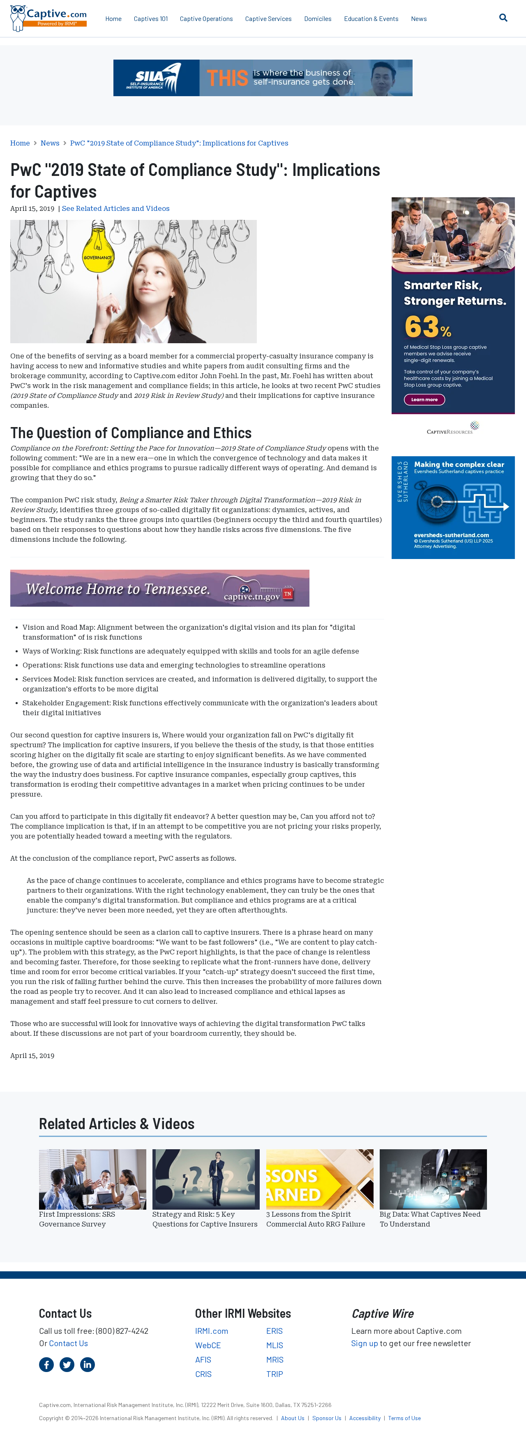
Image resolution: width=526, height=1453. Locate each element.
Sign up (364, 1343)
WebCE (208, 1345)
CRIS (203, 1374)
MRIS (275, 1359)
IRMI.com (211, 1330)
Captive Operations (206, 18)
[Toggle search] (503, 17)
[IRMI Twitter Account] (67, 1364)
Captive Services (268, 18)
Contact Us (68, 1343)
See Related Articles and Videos (116, 209)
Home (113, 18)
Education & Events (371, 18)
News (419, 18)
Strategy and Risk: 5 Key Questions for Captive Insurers (205, 1219)
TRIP (274, 1374)
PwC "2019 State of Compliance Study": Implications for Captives (179, 143)
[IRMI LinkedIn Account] (87, 1364)
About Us (293, 1417)
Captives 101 (151, 18)
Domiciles (318, 18)
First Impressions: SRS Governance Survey (77, 1219)
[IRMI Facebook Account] (46, 1364)
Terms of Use (404, 1417)
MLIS (274, 1345)
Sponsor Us (327, 1417)
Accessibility (365, 1417)
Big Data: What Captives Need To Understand (430, 1219)
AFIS (203, 1359)
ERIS (274, 1330)
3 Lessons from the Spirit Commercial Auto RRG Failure (315, 1219)
